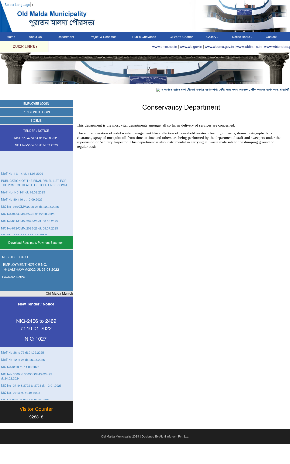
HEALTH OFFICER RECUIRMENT (24, 229)
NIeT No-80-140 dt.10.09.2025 (21, 193)
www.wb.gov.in (179, 46)
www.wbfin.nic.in (237, 46)
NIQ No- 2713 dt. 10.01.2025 (20, 387)
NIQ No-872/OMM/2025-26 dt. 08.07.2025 (29, 222)
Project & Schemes (103, 36)
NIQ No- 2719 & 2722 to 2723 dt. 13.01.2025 (31, 379)
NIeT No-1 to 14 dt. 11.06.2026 (22, 167)
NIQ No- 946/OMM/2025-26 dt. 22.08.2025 (30, 200)
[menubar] (141, 36)
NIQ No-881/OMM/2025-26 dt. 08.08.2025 (29, 215)
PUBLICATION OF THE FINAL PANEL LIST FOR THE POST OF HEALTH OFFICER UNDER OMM (34, 177)
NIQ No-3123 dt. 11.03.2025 (20, 361)
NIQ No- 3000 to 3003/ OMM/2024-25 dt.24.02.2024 (26, 370)
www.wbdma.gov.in (207, 46)
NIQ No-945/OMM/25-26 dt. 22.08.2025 (28, 208)
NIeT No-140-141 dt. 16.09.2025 (23, 186)
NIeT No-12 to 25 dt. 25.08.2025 (23, 353)
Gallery (211, 36)
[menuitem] (11, 36)
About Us (35, 36)
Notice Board (241, 36)
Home (11, 36)
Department (66, 36)
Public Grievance (144, 36)
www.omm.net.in (153, 46)
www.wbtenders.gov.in (269, 46)
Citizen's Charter (181, 36)
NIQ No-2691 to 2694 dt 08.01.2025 (25, 394)
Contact (271, 36)
